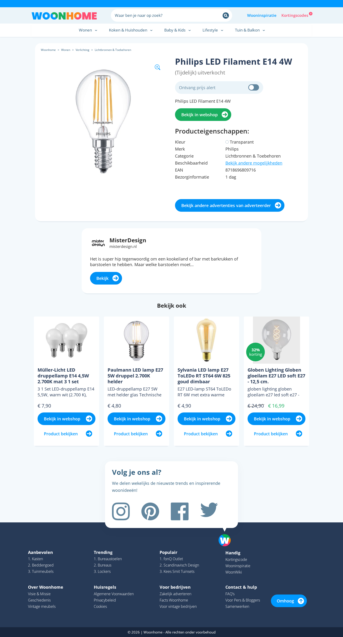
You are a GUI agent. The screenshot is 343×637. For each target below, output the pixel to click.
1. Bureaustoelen (108, 558)
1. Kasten (35, 558)
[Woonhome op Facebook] (180, 511)
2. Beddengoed (41, 565)
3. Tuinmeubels (40, 571)
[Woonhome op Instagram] (121, 511)
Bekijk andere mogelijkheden (253, 163)
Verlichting (82, 50)
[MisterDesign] (98, 242)
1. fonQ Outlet (171, 558)
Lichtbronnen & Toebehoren (113, 50)
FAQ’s (229, 593)
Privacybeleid (105, 600)
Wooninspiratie (261, 15)
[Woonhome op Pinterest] (150, 511)
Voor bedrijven (175, 587)
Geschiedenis (39, 600)
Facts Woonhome (174, 600)
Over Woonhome (45, 587)
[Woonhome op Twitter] (209, 511)
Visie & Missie (39, 593)
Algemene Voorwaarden (114, 593)
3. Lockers (102, 571)
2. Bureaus (102, 565)
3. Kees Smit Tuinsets (177, 571)
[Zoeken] (226, 15)
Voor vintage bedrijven (178, 606)
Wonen (65, 50)
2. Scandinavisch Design (179, 565)
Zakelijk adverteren (175, 593)
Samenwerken (237, 606)
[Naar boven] (227, 533)
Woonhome (48, 50)
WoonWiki (233, 572)
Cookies (100, 606)
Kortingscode (236, 559)
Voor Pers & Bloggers (242, 600)
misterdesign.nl (123, 246)
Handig (232, 553)
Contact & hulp (241, 587)
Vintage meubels (42, 606)
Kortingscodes (295, 15)
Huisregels (105, 587)
